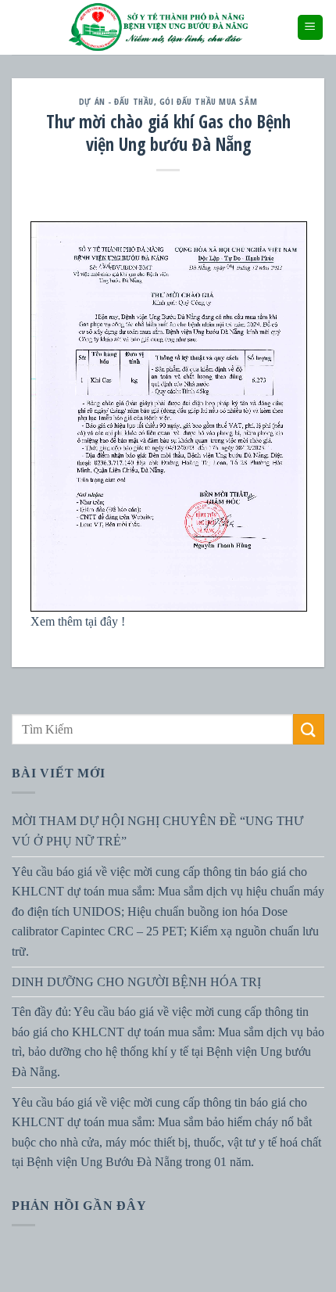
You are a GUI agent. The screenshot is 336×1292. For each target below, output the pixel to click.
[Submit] (308, 729)
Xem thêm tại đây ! (79, 621)
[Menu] (310, 28)
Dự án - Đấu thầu (116, 101)
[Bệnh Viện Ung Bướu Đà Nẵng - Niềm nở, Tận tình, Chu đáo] (158, 27)
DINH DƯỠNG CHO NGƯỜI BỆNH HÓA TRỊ (136, 981)
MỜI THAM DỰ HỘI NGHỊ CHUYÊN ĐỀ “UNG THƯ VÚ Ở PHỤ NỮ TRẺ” (157, 831)
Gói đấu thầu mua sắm (208, 101)
